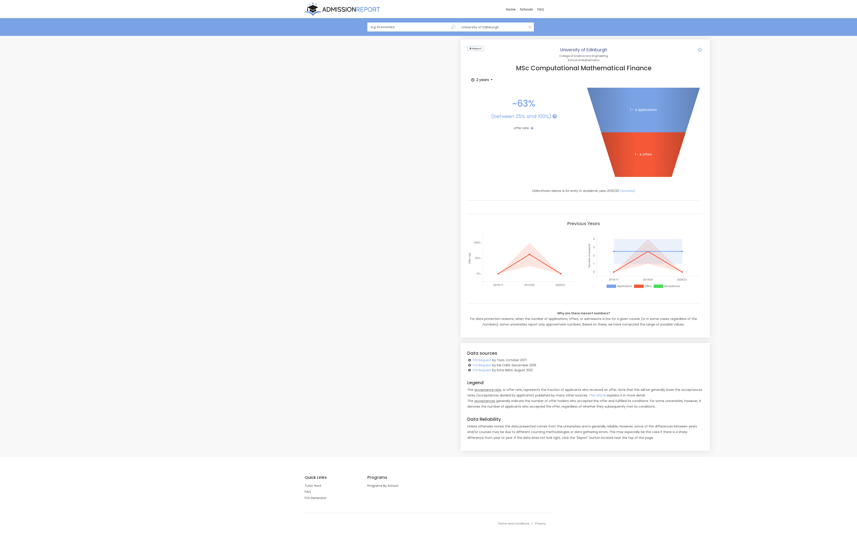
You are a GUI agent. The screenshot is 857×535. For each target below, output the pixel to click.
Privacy (540, 523)
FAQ (540, 9)
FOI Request (482, 360)
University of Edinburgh (583, 50)
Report (477, 48)
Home (511, 9)
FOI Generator (316, 498)
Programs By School (382, 485)
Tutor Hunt (313, 485)
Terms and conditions (513, 523)
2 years (482, 79)
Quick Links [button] (316, 477)
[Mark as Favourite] (700, 50)
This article (597, 395)
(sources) (627, 191)
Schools (526, 9)
